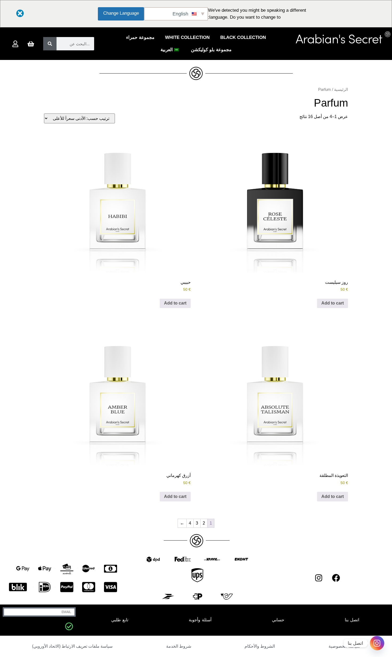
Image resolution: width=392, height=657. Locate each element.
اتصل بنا (352, 620)
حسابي (278, 620)
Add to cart (332, 303)
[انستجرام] (319, 578)
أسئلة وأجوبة (200, 620)
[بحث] (50, 43)
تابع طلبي (119, 620)
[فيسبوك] (336, 578)
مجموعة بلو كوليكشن (211, 49)
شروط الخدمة (178, 646)
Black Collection (243, 37)
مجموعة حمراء (140, 37)
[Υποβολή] (69, 626)
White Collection (187, 37)
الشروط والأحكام (260, 646)
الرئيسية (341, 89)
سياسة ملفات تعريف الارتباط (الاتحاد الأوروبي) (72, 646)
